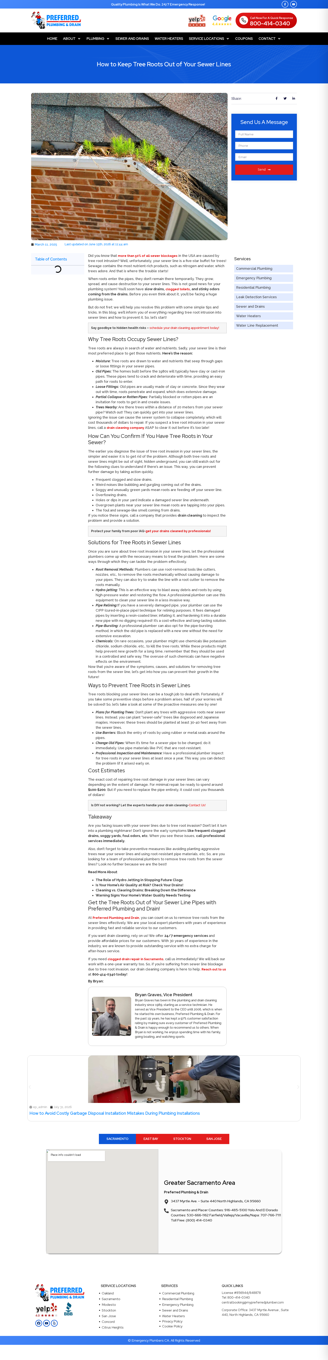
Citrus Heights (113, 1327)
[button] (29, 1087)
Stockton (109, 1310)
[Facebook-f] (285, 4)
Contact (267, 38)
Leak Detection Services (256, 297)
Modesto (109, 1304)
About (69, 38)
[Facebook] (38, 1323)
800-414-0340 (270, 23)
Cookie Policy (172, 1326)
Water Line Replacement (257, 325)
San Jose (109, 1316)
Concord (108, 1321)
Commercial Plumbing (254, 269)
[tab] (117, 1139)
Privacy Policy (172, 1321)
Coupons (244, 38)
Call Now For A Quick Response (271, 18)
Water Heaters (169, 38)
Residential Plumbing (253, 287)
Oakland (108, 1293)
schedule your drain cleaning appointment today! (184, 328)
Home (52, 38)
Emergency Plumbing (254, 278)
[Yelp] (54, 1323)
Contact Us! (197, 805)
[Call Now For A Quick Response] (243, 20)
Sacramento (111, 1299)
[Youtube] (293, 4)
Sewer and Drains (132, 38)
